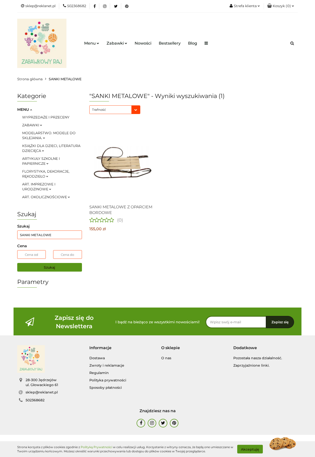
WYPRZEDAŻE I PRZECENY (45, 117)
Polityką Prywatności (96, 447)
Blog (192, 43)
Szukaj (49, 267)
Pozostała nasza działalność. (257, 358)
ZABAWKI (31, 125)
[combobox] (114, 109)
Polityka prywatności (107, 380)
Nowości (143, 43)
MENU (23, 109)
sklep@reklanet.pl (42, 392)
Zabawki (116, 43)
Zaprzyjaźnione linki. (251, 365)
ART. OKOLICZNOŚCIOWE (45, 197)
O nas (166, 358)
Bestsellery (170, 43)
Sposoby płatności (105, 387)
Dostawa (97, 358)
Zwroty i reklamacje (106, 365)
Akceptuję (250, 449)
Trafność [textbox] (99, 110)
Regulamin (99, 373)
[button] (281, 6)
